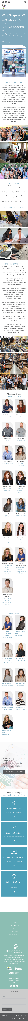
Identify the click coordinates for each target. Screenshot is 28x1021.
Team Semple (20, 707)
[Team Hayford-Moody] (7, 650)
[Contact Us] (25, 2)
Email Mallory (7, 686)
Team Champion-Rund (7, 633)
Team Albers (20, 658)
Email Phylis (20, 709)
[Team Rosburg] (7, 698)
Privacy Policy (22, 1018)
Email (7, 637)
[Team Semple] (20, 698)
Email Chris (7, 709)
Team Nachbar (7, 684)
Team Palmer (20, 684)
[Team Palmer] (20, 675)
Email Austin (7, 662)
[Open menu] (24, 6)
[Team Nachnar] (7, 675)
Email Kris (20, 686)
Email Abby (21, 661)
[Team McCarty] (20, 650)
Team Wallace (7, 730)
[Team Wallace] (7, 721)
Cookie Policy (15, 1018)
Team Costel (20, 631)
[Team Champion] (7, 622)
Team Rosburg (7, 707)
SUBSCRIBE (7, 1009)
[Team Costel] (20, 622)
